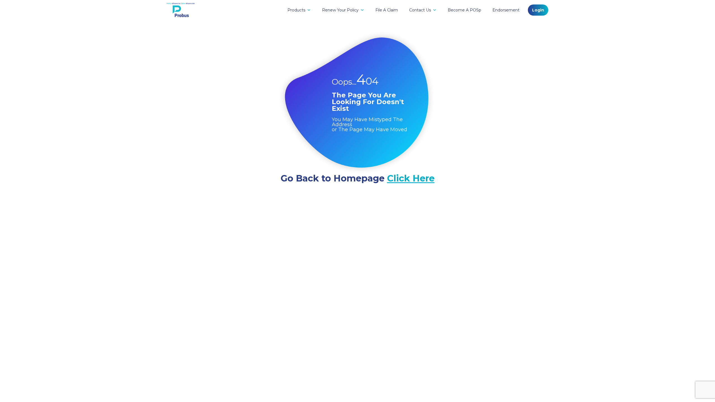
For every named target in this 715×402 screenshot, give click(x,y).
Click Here (411, 178)
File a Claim (386, 10)
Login (538, 10)
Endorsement (505, 10)
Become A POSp (464, 10)
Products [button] (296, 10)
